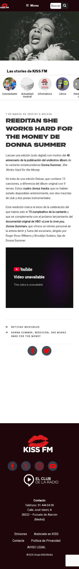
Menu (34, 5)
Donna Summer (22, 332)
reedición (42, 332)
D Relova (45, 114)
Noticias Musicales (25, 327)
